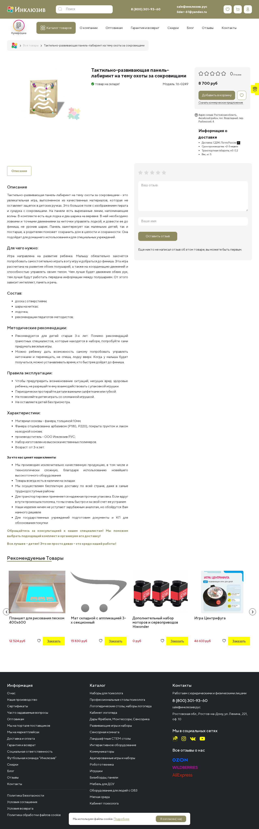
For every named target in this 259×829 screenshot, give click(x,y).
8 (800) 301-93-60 (145, 9)
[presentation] (6, 611)
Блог (10, 771)
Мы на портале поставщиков (28, 726)
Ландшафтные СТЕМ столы (110, 738)
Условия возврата (20, 808)
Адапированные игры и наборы (112, 758)
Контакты (14, 784)
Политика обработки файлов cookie (34, 815)
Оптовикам (15, 719)
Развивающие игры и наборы (111, 726)
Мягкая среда (100, 797)
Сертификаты (17, 706)
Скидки (12, 764)
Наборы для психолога (106, 693)
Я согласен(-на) (171, 818)
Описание (19, 171)
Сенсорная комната (104, 732)
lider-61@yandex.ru (192, 12)
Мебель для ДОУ (102, 784)
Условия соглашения (22, 802)
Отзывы (13, 777)
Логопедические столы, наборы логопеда (121, 706)
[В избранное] (241, 95)
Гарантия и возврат (21, 745)
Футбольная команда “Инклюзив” (31, 758)
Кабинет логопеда (103, 713)
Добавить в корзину (217, 95)
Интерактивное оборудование (113, 745)
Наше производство (22, 700)
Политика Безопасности (25, 795)
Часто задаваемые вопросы (27, 713)
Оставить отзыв (158, 236)
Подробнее (121, 818)
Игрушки (96, 771)
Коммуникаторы (102, 751)
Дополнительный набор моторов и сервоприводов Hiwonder (155, 622)
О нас (11, 693)
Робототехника (102, 764)
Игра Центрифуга (210, 618)
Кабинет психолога (104, 803)
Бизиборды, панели (104, 777)
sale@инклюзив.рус (192, 7)
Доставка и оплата (21, 738)
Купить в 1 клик (48, 652)
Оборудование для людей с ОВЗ (113, 790)
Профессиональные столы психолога (117, 700)
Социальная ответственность (30, 751)
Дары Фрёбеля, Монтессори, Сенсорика (120, 719)
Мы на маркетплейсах (23, 732)
